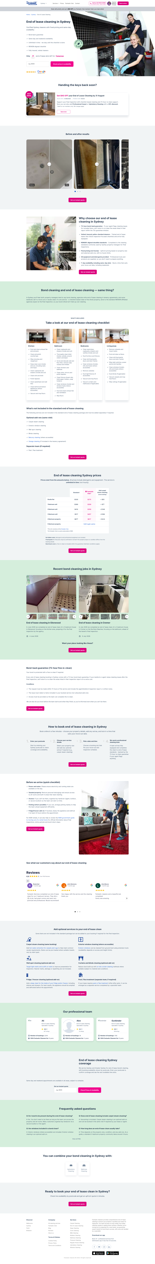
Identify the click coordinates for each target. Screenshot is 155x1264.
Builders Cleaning (75, 1235)
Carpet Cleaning (75, 1223)
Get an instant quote (77, 200)
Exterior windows (84, 948)
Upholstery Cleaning (76, 1245)
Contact (77, 3)
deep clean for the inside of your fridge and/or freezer (49, 983)
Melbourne (29, 1223)
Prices (62, 3)
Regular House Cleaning (77, 1242)
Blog (49, 1228)
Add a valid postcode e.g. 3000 (36, 58)
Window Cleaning (75, 1247)
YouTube (99, 1247)
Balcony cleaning (34, 437)
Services (55, 3)
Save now (64, 111)
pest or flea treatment (100, 983)
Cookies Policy (52, 1240)
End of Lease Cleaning (76, 1225)
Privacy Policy (52, 1243)
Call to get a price (89, 524)
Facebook (94, 1247)
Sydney (28, 1225)
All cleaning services (54, 1223)
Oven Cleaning (74, 1230)
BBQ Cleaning (74, 1233)
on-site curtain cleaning (105, 967)
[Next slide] (74, 616)
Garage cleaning (34, 441)
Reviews (50, 1230)
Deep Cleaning (74, 1228)
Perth (28, 1228)
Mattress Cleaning (75, 1238)
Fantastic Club (69, 3)
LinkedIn (109, 1247)
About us (51, 1233)
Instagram (104, 1247)
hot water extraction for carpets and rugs (44, 948)
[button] (32, 616)
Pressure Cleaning (75, 1240)
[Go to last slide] (28, 616)
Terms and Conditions (54, 1245)
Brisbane (28, 1230)
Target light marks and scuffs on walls (39, 967)
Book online (123, 3)
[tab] (75, 191)
